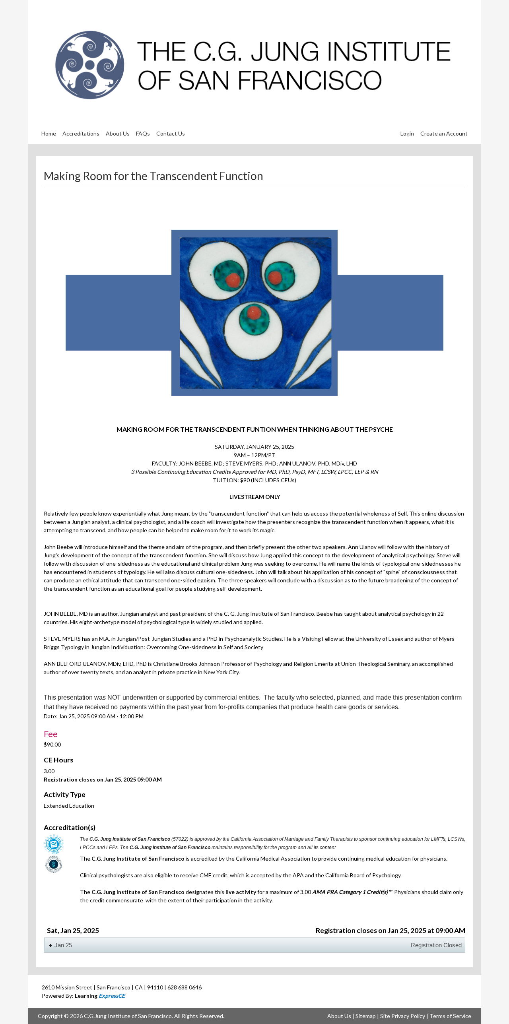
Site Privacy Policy (402, 1015)
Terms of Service (450, 1015)
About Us (339, 1015)
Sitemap (366, 1015)
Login (407, 133)
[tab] (254, 945)
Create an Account (444, 133)
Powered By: (83, 995)
